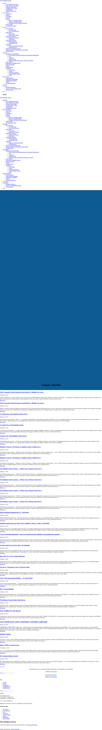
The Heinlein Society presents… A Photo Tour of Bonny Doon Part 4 (21, 469)
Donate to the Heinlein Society (13, 48)
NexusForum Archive (11, 25)
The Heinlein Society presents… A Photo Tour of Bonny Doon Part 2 (21, 490)
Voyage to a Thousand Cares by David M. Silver (15, 567)
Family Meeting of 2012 (14, 74)
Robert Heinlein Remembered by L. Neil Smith (14, 512)
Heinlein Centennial (13, 72)
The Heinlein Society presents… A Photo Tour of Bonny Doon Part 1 (21, 501)
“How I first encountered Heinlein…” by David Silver (16, 578)
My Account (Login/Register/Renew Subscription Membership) (24, 55)
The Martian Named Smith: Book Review (13, 600)
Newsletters (8, 16)
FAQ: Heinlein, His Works (12, 5)
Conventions (12, 70)
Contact (2, 693)
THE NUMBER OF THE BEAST (10, 611)
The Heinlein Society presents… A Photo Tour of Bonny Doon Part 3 (21, 479)
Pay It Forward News (14, 31)
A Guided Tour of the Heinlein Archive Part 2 (14, 414)
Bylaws (8, 66)
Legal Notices (9, 62)
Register (5, 682)
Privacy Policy (6, 718)
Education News (13, 47)
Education (8, 44)
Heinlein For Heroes (11, 36)
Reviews (8, 19)
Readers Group (9, 67)
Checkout (11, 58)
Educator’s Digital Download (16, 46)
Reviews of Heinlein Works (15, 20)
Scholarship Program (11, 40)
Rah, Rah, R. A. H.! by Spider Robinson (12, 556)
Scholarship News (13, 43)
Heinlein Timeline (5, 634)
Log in (4, 684)
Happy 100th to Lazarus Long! (9, 645)
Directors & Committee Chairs (13, 63)
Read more (2, 400)
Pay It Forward (9, 28)
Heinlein (4, 3)
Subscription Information (12, 79)
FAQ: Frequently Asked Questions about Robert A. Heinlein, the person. (22, 403)
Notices (8, 15)
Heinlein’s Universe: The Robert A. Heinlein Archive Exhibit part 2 (20, 447)
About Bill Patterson (11, 83)
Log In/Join (5, 86)
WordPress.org (6, 688)
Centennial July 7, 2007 (11, 8)
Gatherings (8, 68)
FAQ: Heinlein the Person (12, 4)
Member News (12, 59)
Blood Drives (9, 32)
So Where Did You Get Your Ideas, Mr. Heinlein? (15, 545)
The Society (5, 52)
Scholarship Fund (13, 42)
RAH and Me (9, 24)
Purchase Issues (9, 78)
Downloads (5, 717)
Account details (6, 714)
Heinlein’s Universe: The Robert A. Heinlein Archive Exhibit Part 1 (20, 458)
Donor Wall (11, 33)
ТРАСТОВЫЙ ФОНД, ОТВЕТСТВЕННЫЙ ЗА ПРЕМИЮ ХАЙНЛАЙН (23, 622)
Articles (8, 17)
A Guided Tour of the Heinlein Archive (12, 425)
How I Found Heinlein (7, 589)
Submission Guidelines (11, 80)
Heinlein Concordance (11, 7)
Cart (10, 56)
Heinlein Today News (11, 11)
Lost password (6, 710)
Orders (4, 716)
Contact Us (5, 84)
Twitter (10, 71)
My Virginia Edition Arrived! (9, 656)
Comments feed (6, 686)
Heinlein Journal (6, 76)
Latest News (9, 13)
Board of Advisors (10, 64)
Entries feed (6, 685)
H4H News (11, 39)
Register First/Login (10, 87)
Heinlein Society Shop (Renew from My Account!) (21, 60)
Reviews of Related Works (15, 21)
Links (10, 75)
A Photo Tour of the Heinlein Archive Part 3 (13, 436)
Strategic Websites (15, 729)
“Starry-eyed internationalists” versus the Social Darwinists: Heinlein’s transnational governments (30, 534)
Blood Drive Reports (14, 35)
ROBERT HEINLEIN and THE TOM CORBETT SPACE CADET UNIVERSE (24, 523)
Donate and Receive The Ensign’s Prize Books (17, 50)
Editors (7, 82)
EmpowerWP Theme (32, 725)
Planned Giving (9, 51)
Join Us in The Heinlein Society (13, 88)
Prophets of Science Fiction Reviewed (18, 23)
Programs (4, 27)
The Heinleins (9, 9)
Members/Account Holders (12, 54)
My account (6, 709)
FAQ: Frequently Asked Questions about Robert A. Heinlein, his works (21, 392)
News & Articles (6, 12)
